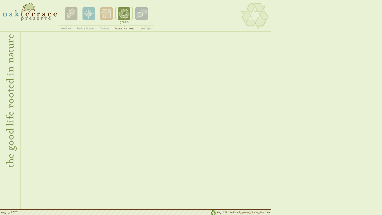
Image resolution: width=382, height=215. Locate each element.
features (104, 28)
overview (66, 28)
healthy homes (85, 28)
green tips (145, 28)
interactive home (124, 28)
